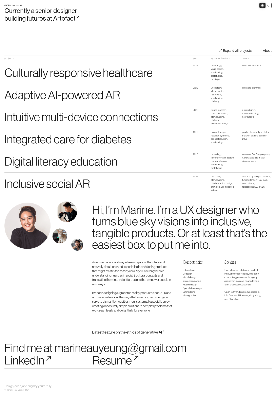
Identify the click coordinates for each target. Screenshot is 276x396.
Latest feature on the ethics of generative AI (127, 332)
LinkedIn (24, 360)
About (267, 51)
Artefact (64, 18)
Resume (112, 360)
